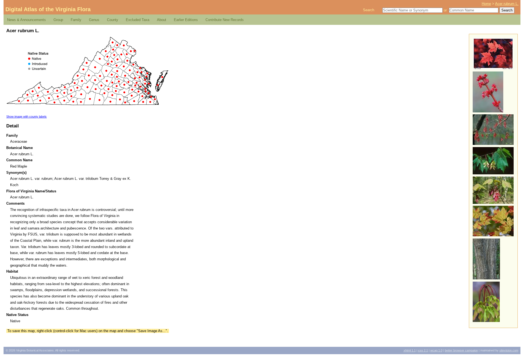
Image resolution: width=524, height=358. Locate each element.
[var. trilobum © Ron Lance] (493, 173)
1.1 (410, 350)
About (161, 20)
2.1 (423, 350)
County (112, 20)
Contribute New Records (225, 20)
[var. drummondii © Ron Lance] (493, 203)
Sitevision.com (508, 350)
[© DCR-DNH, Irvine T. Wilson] (486, 321)
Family (76, 20)
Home (486, 4)
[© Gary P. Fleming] (493, 68)
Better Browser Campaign (461, 350)
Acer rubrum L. (507, 4)
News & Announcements (26, 20)
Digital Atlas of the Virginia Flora (48, 9)
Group (58, 20)
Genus (94, 20)
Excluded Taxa (137, 20)
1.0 (436, 350)
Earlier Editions (186, 20)
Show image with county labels (26, 116)
